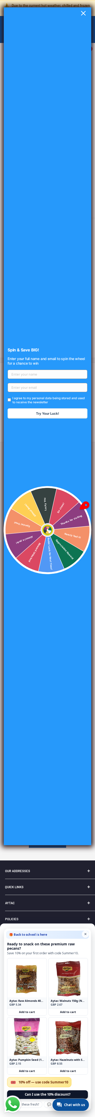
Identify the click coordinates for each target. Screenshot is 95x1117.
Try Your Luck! (47, 413)
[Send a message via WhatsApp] (13, 1104)
